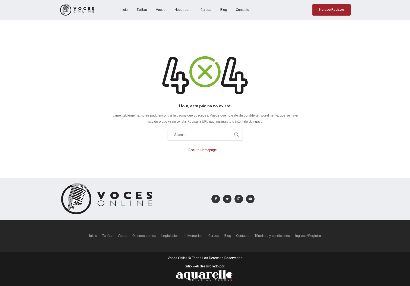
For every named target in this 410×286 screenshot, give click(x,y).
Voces (160, 10)
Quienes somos (144, 236)
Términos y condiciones (272, 236)
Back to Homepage (202, 150)
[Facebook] (215, 199)
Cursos (206, 10)
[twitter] (227, 199)
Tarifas (142, 10)
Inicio (124, 10)
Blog (223, 10)
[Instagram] (238, 199)
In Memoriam (193, 236)
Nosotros (181, 10)
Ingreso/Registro (331, 9)
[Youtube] (250, 199)
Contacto (242, 10)
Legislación (170, 236)
